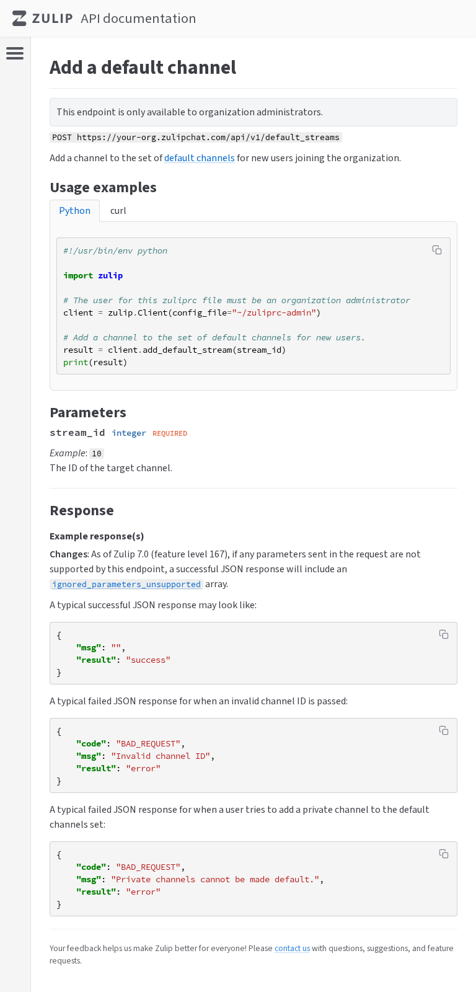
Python (74, 210)
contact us (292, 948)
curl (118, 210)
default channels (199, 157)
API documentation (138, 18)
